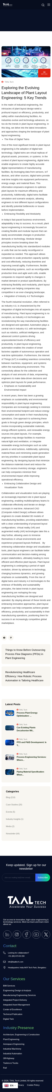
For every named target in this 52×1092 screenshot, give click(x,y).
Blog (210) (10, 797)
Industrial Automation (12, 1054)
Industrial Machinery (12, 1049)
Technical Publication (12, 1014)
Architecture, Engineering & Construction (21, 1035)
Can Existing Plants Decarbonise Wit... (26, 729)
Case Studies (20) (14, 805)
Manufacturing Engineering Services (19, 995)
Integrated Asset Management (16, 1005)
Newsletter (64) (13, 834)
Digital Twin (8, 1019)
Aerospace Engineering (13, 1044)
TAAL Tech (9, 82)
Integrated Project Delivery (15, 1000)
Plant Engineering (11, 1039)
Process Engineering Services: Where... (31, 758)
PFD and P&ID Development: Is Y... (31, 743)
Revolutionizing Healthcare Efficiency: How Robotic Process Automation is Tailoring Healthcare (24, 676)
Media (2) (10, 826)
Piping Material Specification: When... (30, 773)
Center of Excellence (12, 1009)
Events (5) (10, 812)
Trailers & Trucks (10, 1063)
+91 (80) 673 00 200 (16, 956)
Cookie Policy (33, 1085)
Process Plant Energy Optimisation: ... (27, 714)
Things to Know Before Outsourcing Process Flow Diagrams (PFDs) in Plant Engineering (25, 654)
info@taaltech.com (15, 962)
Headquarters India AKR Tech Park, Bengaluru (27, 967)
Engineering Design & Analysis (17, 990)
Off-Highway (8, 1058)
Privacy (20, 1085)
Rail (5, 1068)
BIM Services (9, 986)
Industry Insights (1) (14, 819)
